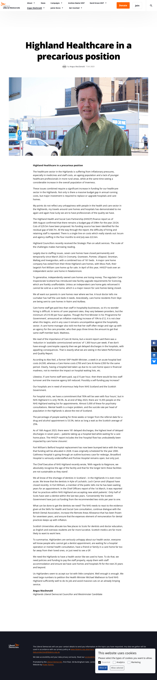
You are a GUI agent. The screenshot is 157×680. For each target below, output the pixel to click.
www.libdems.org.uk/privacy (82, 649)
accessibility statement (94, 657)
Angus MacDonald (77, 66)
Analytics (121, 662)
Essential (106, 662)
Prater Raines (48, 664)
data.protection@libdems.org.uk (46, 652)
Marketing (136, 662)
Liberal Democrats (54, 662)
